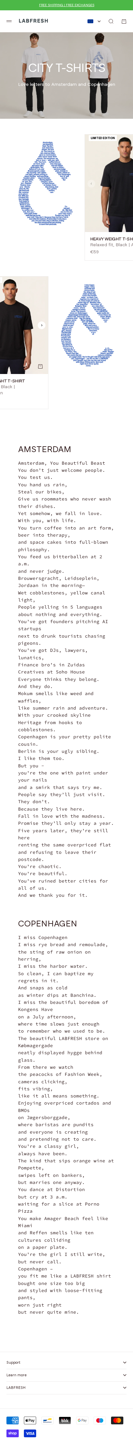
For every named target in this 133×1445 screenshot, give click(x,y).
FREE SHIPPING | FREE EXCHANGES (66, 5)
